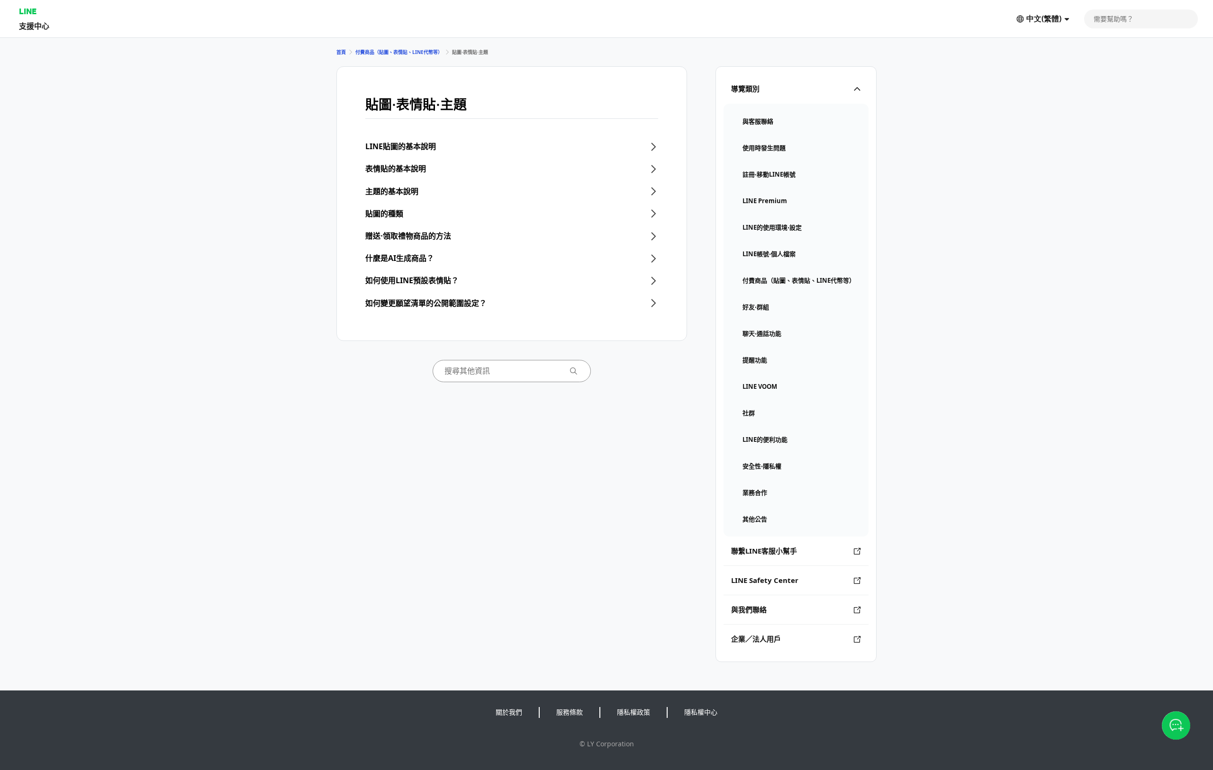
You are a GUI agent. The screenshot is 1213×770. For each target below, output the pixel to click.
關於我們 (509, 711)
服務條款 (569, 711)
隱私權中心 (700, 711)
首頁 (341, 52)
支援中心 (34, 26)
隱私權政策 (633, 711)
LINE (27, 11)
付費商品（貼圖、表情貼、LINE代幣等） (399, 52)
